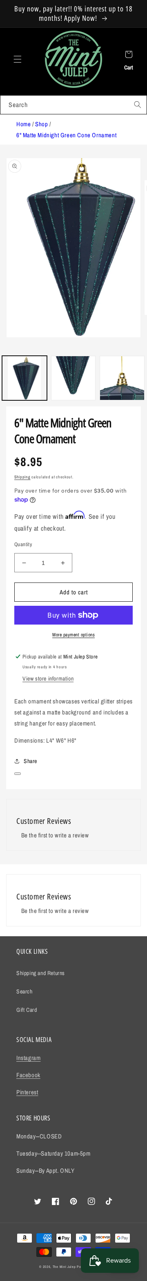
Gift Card (26, 1009)
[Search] (138, 105)
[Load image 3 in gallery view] (122, 378)
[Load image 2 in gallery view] (73, 378)
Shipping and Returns (40, 973)
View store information (48, 678)
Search (24, 991)
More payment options (73, 635)
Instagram (28, 1057)
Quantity (23, 544)
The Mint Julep (64, 1266)
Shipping (22, 477)
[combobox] (73, 105)
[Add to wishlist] (17, 773)
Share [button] (30, 761)
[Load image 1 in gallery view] (24, 378)
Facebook (28, 1075)
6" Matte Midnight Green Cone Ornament (66, 135)
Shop (41, 124)
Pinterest (27, 1092)
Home (23, 124)
